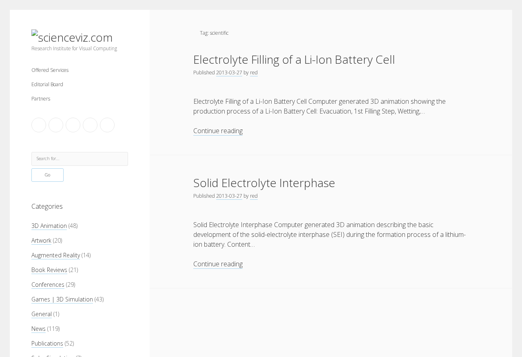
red (254, 72)
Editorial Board (47, 84)
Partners (40, 98)
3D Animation (49, 226)
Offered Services (50, 70)
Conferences (47, 284)
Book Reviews (49, 270)
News (38, 328)
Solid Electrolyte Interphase (264, 182)
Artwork (41, 240)
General (41, 314)
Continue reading (218, 131)
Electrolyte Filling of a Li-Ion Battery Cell (294, 59)
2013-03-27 (229, 72)
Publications (47, 343)
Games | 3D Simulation (62, 299)
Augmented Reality (55, 255)
